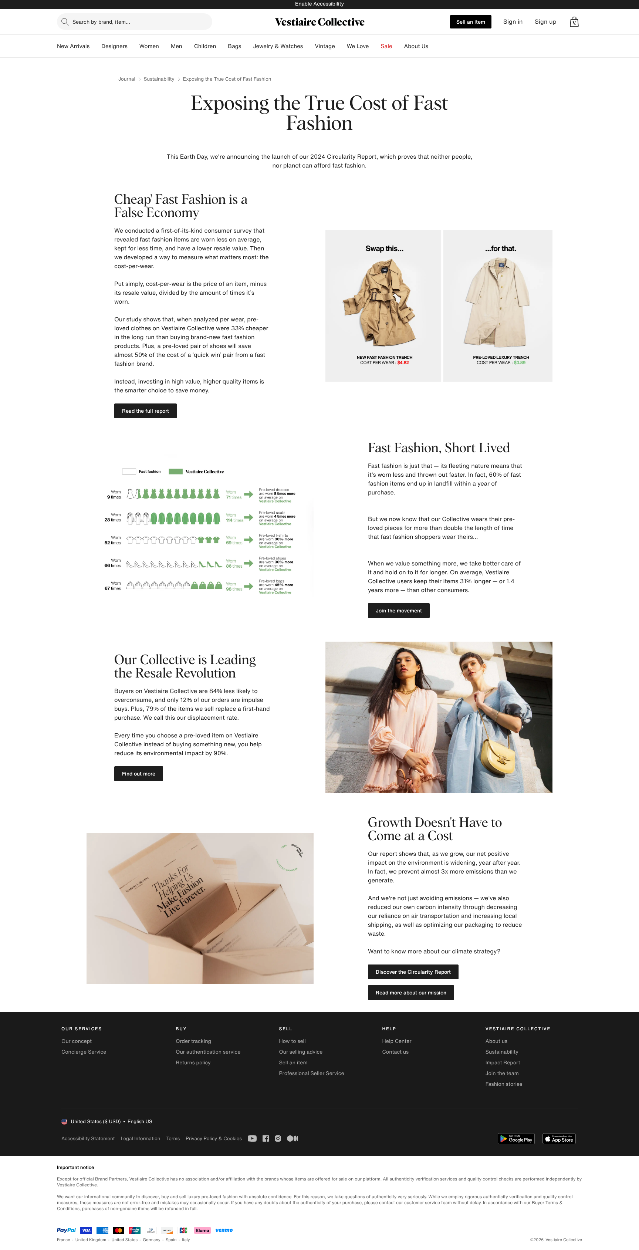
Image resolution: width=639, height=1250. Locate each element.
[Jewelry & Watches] (309, 46)
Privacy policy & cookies (214, 1138)
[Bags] (247, 46)
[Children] (222, 46)
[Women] (165, 46)
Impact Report (503, 1063)
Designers (114, 46)
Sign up (546, 22)
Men (176, 46)
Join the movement (399, 610)
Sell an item (470, 22)
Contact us (395, 1052)
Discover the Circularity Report (413, 972)
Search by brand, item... (101, 22)
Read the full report (145, 411)
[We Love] (375, 46)
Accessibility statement (88, 1138)
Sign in (513, 22)
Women (149, 46)
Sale (386, 46)
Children (205, 46)
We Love (358, 46)
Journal (126, 78)
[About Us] (434, 46)
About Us (416, 46)
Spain (171, 1240)
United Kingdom (90, 1240)
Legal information (140, 1138)
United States (125, 1240)
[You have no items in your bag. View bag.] (574, 22)
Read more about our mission (411, 992)
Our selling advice (300, 1052)
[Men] (188, 46)
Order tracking (193, 1041)
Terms (173, 1138)
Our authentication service (208, 1052)
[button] (574, 22)
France (63, 1240)
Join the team (502, 1073)
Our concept (76, 1041)
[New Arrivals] (95, 46)
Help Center (397, 1041)
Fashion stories (504, 1084)
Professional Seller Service (311, 1073)
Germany (151, 1240)
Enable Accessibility (319, 4)
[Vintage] (341, 46)
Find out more (138, 773)
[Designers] (133, 46)
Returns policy (193, 1063)
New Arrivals (73, 46)
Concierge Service (83, 1052)
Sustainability (159, 78)
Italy (186, 1240)
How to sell (292, 1041)
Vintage (325, 46)
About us (496, 1041)
